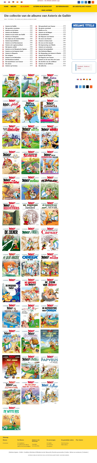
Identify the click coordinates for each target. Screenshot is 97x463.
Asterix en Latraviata (45, 47)
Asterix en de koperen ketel (14, 51)
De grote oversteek (45, 28)
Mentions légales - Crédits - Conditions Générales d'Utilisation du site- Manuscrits (30, 452)
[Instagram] (84, 86)
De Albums (20, 440)
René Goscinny (64, 443)
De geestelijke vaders (67, 440)
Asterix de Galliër (11, 26)
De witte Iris (42, 66)
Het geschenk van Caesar (47, 26)
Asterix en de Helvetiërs (13, 57)
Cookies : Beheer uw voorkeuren (73, 452)
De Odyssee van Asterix (46, 36)
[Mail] (87, 86)
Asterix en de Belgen (45, 32)
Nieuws (5, 440)
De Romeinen (50, 444)
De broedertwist (44, 34)
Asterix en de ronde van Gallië (15, 34)
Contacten (85, 452)
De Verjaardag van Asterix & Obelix (50, 53)
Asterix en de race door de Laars (49, 59)
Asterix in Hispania (11, 53)
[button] (54, 10)
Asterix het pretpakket (46, 49)
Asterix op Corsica (11, 66)
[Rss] (91, 86)
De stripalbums (20, 443)
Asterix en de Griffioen (46, 63)
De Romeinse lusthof (12, 59)
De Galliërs (49, 443)
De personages (51, 440)
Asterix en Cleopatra (12, 36)
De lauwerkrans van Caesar (14, 61)
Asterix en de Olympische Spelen (16, 49)
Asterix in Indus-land (46, 41)
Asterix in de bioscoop (35, 440)
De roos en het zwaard (46, 43)
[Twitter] (80, 86)
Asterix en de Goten (12, 30)
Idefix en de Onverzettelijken (24, 446)
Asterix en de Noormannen (14, 43)
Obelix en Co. (43, 30)
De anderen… (50, 446)
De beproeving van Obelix (47, 45)
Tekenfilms (34, 444)
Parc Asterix (79, 440)
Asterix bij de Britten (12, 41)
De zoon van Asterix (45, 38)
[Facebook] (76, 86)
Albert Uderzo (64, 444)
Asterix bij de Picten (45, 55)
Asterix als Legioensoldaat (14, 45)
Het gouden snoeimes (12, 28)
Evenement (5, 443)
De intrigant (9, 55)
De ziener (8, 63)
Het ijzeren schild (11, 47)
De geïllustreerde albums (23, 444)
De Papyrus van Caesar (46, 57)
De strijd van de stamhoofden (15, 38)
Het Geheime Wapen (45, 51)
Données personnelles (58, 452)
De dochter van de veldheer (47, 61)
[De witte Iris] (84, 44)
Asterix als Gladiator (12, 32)
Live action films (35, 446)
